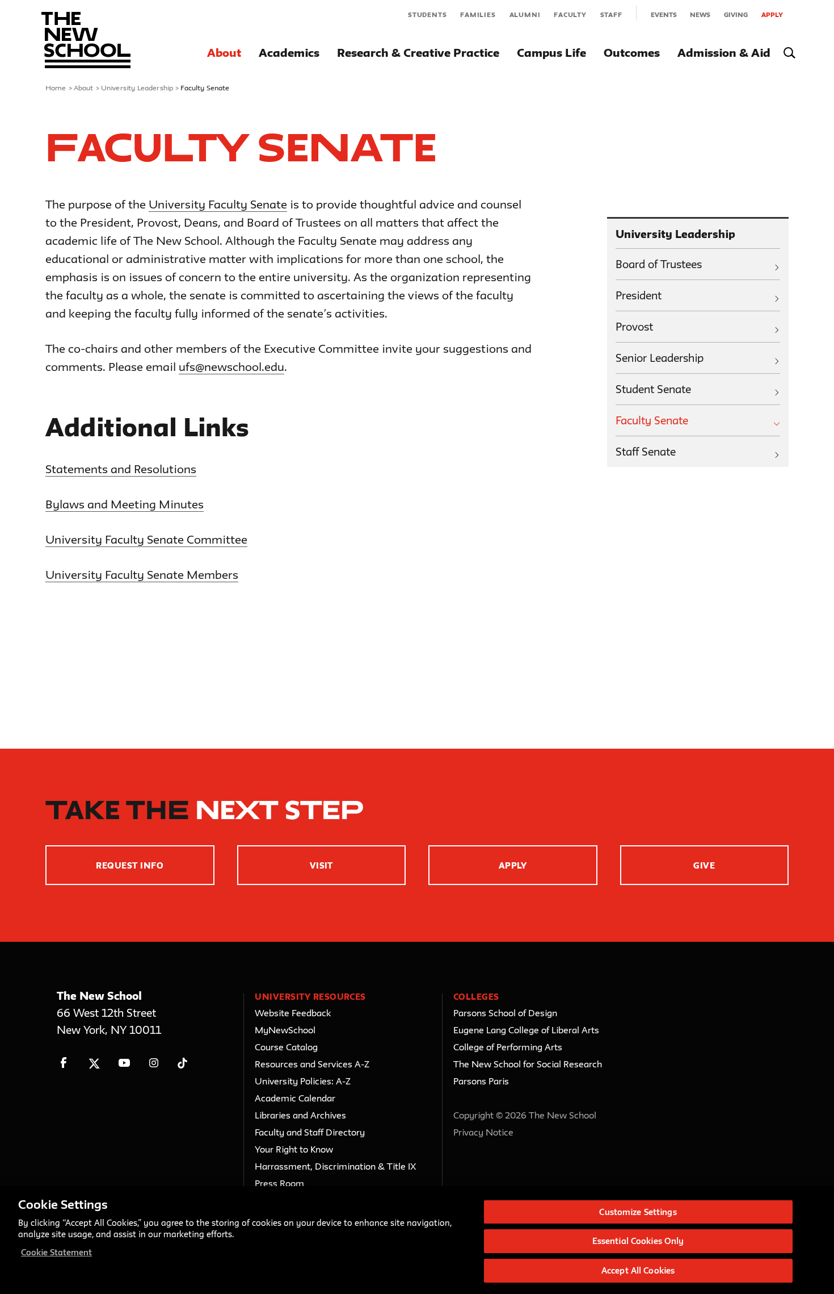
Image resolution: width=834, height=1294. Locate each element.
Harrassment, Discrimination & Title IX (335, 1166)
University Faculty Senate (218, 204)
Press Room (279, 1183)
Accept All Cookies (638, 1270)
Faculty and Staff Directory (310, 1132)
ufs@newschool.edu (231, 366)
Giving (736, 14)
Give (704, 865)
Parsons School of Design (505, 1013)
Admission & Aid (723, 52)
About (224, 52)
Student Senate (653, 389)
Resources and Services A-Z (312, 1064)
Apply (772, 14)
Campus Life (551, 52)
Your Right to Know (294, 1149)
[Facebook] (64, 1063)
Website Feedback (293, 1013)
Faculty (570, 14)
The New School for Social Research (527, 1064)
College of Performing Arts (507, 1047)
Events (664, 14)
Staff (611, 14)
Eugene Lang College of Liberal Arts (526, 1030)
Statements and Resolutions (120, 468)
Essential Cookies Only (638, 1241)
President (639, 295)
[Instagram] (154, 1063)
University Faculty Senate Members (141, 574)
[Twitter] (94, 1063)
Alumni (525, 14)
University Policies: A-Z (303, 1081)
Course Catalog (286, 1047)
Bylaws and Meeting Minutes (124, 504)
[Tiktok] (182, 1063)
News (700, 14)
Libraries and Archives (300, 1115)
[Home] (86, 40)
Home (55, 87)
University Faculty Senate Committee (146, 539)
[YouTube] (124, 1063)
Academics (289, 52)
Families (477, 14)
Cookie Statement (56, 1252)
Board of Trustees (659, 264)
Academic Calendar (295, 1098)
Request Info (129, 865)
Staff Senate (646, 451)
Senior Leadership (660, 358)
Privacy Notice (483, 1132)
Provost (634, 326)
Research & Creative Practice (418, 52)
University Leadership (137, 87)
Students (427, 14)
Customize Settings (637, 1212)
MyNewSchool (285, 1030)
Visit (321, 865)
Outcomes (632, 52)
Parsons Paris (481, 1081)
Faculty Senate (652, 420)
